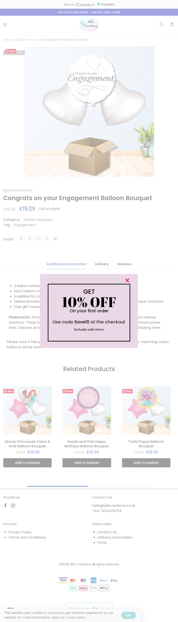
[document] (89, 311)
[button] (127, 280)
